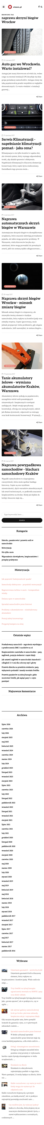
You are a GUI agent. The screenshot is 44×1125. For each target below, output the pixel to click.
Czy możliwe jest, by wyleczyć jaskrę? (24, 1105)
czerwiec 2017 (7, 933)
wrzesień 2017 (7, 920)
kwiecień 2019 (7, 890)
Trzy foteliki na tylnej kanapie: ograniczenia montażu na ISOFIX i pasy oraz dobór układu (26, 991)
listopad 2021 (7, 811)
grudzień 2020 (7, 837)
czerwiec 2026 (7, 729)
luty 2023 (5, 794)
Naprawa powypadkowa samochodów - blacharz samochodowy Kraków (21, 469)
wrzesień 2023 (7, 776)
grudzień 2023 (7, 768)
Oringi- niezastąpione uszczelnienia (25, 1046)
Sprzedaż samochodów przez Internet (17, 604)
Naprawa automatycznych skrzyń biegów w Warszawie (20, 223)
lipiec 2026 (6, 724)
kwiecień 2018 (7, 898)
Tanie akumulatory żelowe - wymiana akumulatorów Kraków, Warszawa (21, 384)
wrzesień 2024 (7, 750)
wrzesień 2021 (7, 816)
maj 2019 (5, 885)
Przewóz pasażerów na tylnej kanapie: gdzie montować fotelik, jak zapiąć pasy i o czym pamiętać (19, 678)
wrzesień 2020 (7, 851)
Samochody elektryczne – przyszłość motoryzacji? (22, 584)
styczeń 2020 (7, 877)
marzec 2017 (7, 946)
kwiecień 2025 (7, 746)
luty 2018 (5, 907)
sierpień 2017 (7, 925)
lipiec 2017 (6, 929)
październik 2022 (8, 803)
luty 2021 (5, 833)
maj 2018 (5, 894)
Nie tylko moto (8, 552)
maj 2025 (5, 742)
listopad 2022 (7, 798)
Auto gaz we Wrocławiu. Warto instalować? (21, 66)
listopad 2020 (7, 842)
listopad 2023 (7, 772)
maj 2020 (5, 864)
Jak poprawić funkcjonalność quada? (16, 579)
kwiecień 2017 (7, 942)
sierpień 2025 (7, 737)
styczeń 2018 (7, 911)
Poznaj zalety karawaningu (12, 618)
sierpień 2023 (7, 781)
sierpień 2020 (7, 855)
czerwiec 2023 (7, 790)
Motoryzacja (10, 52)
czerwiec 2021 (7, 829)
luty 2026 (5, 733)
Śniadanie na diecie (19, 1065)
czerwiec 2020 (7, 859)
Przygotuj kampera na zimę (12, 624)
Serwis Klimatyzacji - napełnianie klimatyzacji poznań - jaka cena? (21, 144)
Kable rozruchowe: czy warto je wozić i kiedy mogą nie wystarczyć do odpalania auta (26, 1086)
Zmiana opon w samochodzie (13, 599)
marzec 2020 (7, 868)
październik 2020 (8, 846)
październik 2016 (8, 951)
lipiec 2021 (6, 824)
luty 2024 (5, 763)
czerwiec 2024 (7, 755)
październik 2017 (8, 916)
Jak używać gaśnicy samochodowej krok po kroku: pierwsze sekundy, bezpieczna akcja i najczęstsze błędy (25, 1013)
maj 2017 (5, 938)
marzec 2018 (7, 903)
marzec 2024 (7, 759)
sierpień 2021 (7, 820)
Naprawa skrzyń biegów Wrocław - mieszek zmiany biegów (21, 303)
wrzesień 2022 (7, 807)
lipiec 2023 (6, 785)
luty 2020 (5, 872)
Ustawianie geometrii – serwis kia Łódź (26, 970)
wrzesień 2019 (7, 881)
